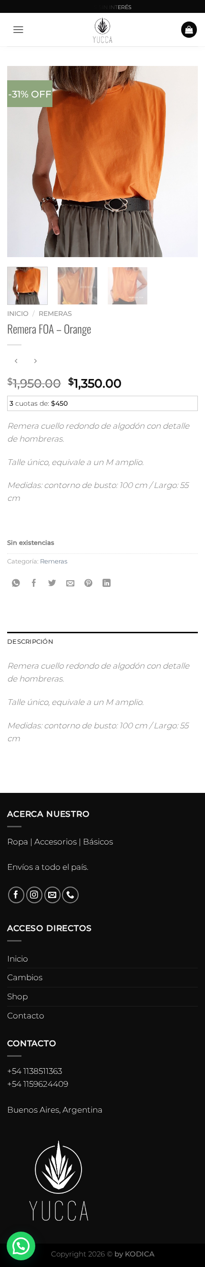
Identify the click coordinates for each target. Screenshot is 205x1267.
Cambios (24, 977)
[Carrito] (189, 30)
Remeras (55, 313)
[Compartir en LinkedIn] (106, 583)
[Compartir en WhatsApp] (16, 583)
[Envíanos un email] (52, 895)
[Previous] (22, 161)
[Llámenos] (70, 895)
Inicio (18, 313)
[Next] (182, 161)
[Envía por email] (70, 583)
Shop (17, 996)
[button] (21, 1246)
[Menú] (18, 30)
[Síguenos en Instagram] (34, 895)
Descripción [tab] (30, 641)
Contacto (25, 1015)
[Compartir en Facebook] (34, 583)
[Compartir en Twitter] (52, 583)
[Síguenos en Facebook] (16, 895)
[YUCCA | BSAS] (102, 29)
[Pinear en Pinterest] (88, 583)
